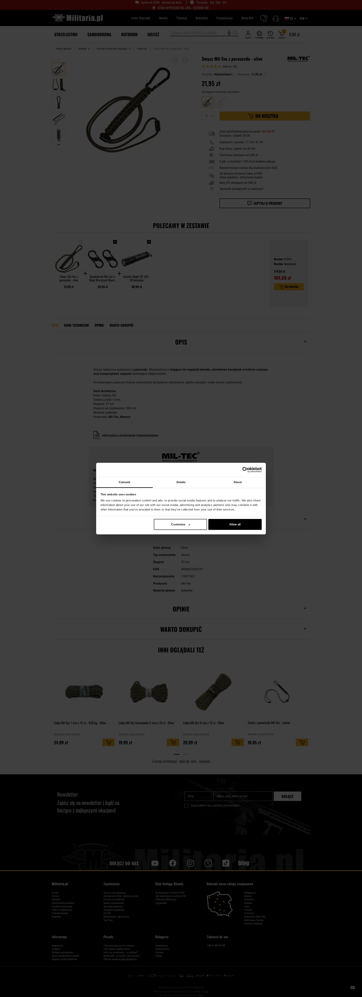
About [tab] (237, 482)
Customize (178, 524)
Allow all (235, 524)
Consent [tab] (124, 482)
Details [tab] (181, 482)
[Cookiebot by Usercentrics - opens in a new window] (245, 470)
